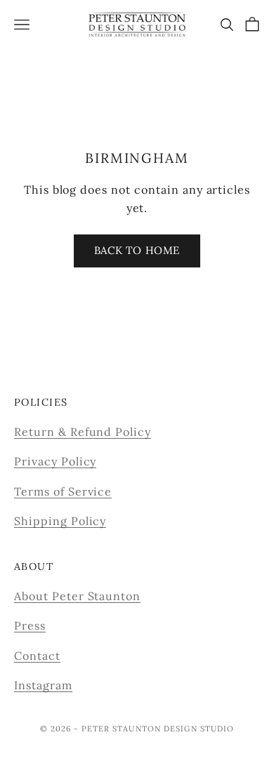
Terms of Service (63, 491)
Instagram (43, 685)
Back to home (137, 250)
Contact (37, 656)
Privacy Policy (55, 461)
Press (30, 625)
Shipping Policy (60, 521)
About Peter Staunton (77, 596)
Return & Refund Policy (82, 432)
